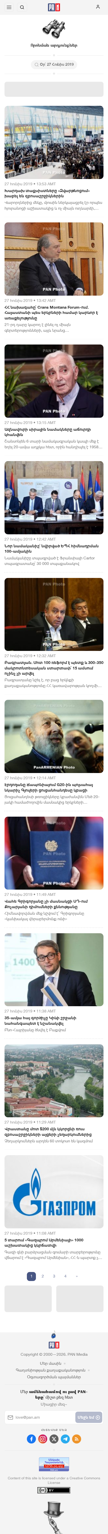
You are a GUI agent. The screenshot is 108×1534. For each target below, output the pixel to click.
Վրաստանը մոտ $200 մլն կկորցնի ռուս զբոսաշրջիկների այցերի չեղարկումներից (48, 1132)
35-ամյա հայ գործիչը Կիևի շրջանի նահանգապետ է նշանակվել (40, 1020)
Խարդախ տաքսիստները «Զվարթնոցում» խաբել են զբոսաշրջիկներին (47, 193)
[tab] (43, 1503)
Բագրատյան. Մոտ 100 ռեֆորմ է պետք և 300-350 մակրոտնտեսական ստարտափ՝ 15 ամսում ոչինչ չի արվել (54, 668)
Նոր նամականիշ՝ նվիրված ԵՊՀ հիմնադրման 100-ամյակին (52, 549)
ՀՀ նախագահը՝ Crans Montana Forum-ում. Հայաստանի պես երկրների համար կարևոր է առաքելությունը (51, 312)
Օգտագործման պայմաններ (54, 1377)
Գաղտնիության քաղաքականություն (50, 1370)
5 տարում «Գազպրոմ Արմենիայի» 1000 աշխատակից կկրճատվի (44, 1243)
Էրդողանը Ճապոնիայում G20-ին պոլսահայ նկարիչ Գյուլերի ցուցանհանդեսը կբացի (49, 787)
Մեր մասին (50, 1363)
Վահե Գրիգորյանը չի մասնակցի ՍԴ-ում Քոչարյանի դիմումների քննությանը (46, 904)
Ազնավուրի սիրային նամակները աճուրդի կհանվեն (48, 432)
